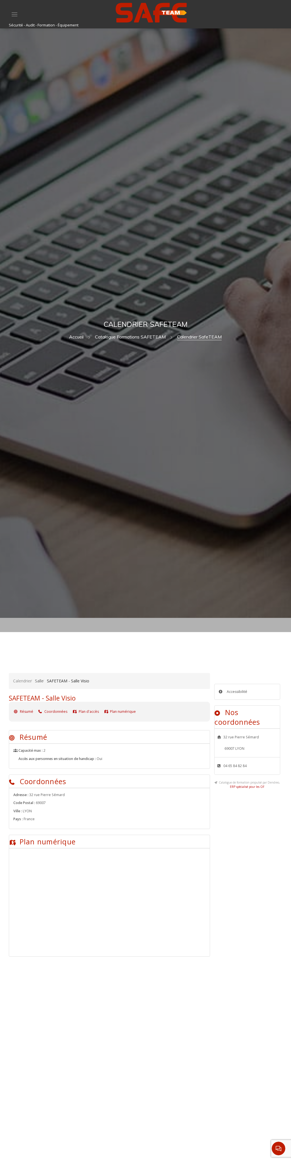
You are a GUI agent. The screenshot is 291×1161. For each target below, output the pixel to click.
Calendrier (22, 681)
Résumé (26, 711)
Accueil (76, 337)
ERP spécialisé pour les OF (247, 787)
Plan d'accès (88, 711)
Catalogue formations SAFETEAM (130, 337)
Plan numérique (122, 711)
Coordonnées (55, 711)
